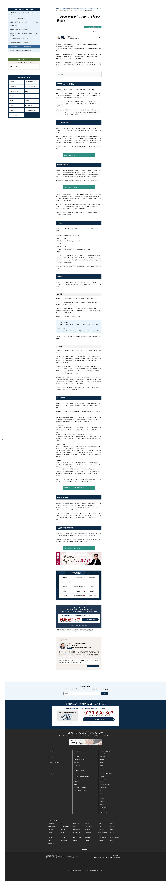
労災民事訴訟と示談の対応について (19, 38)
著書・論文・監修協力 (54, 762)
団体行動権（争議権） (77, 832)
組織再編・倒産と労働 (102, 837)
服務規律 (87, 834)
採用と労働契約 (51, 823)
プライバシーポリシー (116, 855)
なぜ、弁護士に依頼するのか (80, 790)
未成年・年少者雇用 (77, 837)
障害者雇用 (87, 837)
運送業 (101, 765)
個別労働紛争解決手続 (114, 837)
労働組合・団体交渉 (104, 787)
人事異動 (99, 826)
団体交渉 (62, 832)
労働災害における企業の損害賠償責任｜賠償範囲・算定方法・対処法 (24, 34)
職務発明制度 (75, 840)
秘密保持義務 (51, 834)
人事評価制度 (100, 840)
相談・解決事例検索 (80, 770)
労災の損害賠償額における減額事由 (19, 42)
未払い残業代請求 (104, 779)
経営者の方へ (77, 781)
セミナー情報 (77, 765)
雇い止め (102, 790)
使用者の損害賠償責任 (69, 155)
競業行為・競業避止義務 (103, 832)
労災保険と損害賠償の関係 (70, 187)
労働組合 (50, 832)
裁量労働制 (63, 834)
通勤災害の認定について (16, 25)
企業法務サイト (85, 849)
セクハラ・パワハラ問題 (105, 784)
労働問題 (78, 625)
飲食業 (101, 762)
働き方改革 (112, 832)
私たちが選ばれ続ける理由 (79, 759)
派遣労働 (112, 823)
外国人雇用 (63, 837)
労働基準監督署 (64, 840)
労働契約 (62, 823)
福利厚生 (87, 840)
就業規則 (102, 804)
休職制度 (75, 826)
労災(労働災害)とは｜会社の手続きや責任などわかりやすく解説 (24, 13)
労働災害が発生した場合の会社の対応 (19, 29)
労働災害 (50, 837)
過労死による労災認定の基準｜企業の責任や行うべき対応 (24, 22)
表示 (62, 74)
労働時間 (99, 823)
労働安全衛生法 (76, 823)
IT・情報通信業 (103, 753)
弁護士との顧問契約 (78, 779)
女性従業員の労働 (76, 829)
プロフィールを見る (92, 665)
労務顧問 (71, 625)
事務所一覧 (52, 757)
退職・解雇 (50, 829)
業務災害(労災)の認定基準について (18, 18)
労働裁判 (102, 801)
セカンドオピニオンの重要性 (80, 787)
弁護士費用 (84, 625)
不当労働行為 (88, 832)
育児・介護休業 (88, 826)
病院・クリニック (104, 756)
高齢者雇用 (63, 829)
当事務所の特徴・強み (78, 753)
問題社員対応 (103, 781)
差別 (49, 840)
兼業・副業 (112, 840)
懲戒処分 (112, 826)
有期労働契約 (75, 834)
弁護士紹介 (76, 762)
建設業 (101, 767)
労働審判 (102, 798)
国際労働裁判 (51, 843)
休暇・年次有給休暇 (65, 826)
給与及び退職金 (51, 826)
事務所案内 (52, 751)
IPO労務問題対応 (103, 807)
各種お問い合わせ (53, 773)
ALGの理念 (76, 756)
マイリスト (98, 27)
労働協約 (112, 829)
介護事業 (102, 759)
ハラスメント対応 (89, 829)
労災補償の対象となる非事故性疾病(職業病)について (22, 50)
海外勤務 (112, 834)
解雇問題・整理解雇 (104, 795)
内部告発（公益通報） (102, 834)
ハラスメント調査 (104, 812)
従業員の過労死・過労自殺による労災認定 (74, 487)
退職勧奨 (102, 793)
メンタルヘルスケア (102, 829)
